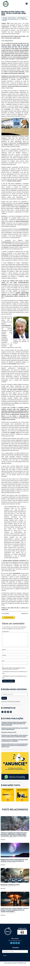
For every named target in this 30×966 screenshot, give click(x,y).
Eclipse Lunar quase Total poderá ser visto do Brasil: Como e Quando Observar (14, 860)
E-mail (4, 655)
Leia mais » (3, 839)
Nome (4, 649)
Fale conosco (15, 938)
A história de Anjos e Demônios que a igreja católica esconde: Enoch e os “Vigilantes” (14, 740)
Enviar (4, 698)
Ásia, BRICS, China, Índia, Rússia (9, 19)
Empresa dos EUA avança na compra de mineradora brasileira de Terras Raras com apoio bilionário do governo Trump (14, 745)
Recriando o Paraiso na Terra (8, 732)
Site (3, 660)
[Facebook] (5, 712)
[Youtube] (11, 712)
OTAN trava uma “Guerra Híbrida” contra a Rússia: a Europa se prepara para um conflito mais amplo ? (14, 736)
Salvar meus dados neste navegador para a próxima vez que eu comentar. (13, 668)
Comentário (5, 631)
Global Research (9, 40)
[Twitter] (8, 712)
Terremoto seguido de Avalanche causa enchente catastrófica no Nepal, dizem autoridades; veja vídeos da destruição (13, 724)
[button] (26, 3)
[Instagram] (2, 712)
